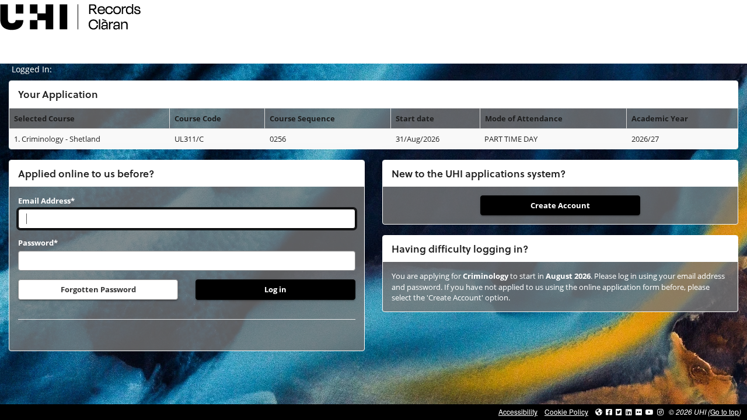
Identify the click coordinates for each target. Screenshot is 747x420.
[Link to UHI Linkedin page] (629, 411)
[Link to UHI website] (598, 411)
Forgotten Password (98, 289)
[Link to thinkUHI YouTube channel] (649, 411)
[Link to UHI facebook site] (609, 411)
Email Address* (46, 200)
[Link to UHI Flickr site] (639, 411)
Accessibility (517, 411)
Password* (38, 242)
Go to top (724, 411)
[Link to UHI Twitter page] (619, 411)
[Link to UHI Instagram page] (660, 411)
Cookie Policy (566, 411)
